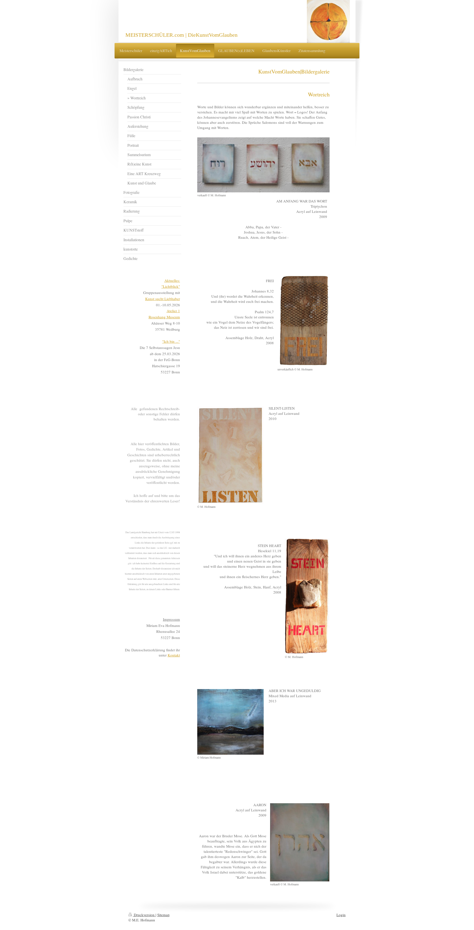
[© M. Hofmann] (230, 455)
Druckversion (144, 914)
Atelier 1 (173, 310)
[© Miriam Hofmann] (230, 722)
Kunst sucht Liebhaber (162, 298)
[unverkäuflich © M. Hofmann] (303, 320)
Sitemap (163, 914)
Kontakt (174, 655)
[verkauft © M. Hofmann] (263, 164)
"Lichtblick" (170, 286)
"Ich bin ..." (171, 341)
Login (341, 914)
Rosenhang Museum (164, 316)
